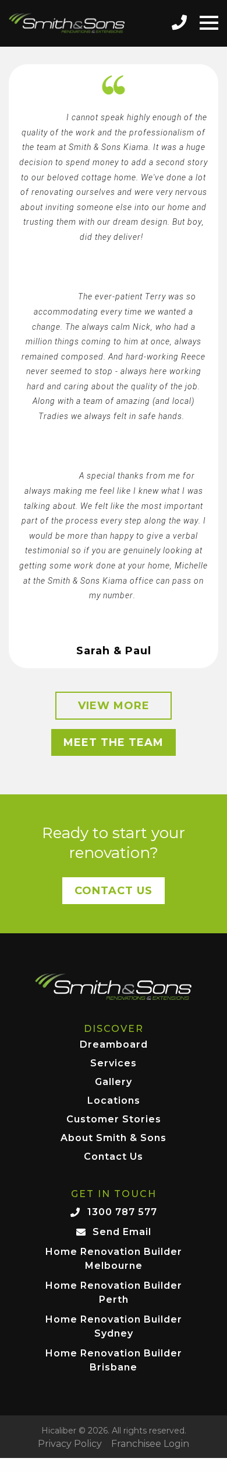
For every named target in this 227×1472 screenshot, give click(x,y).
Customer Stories (113, 1120)
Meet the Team (113, 742)
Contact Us (113, 890)
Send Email (122, 1231)
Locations (113, 1101)
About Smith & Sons (113, 1138)
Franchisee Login (150, 1444)
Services (113, 1064)
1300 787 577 (122, 1212)
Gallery (113, 1082)
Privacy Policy (70, 1444)
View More (114, 705)
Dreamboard (114, 1045)
